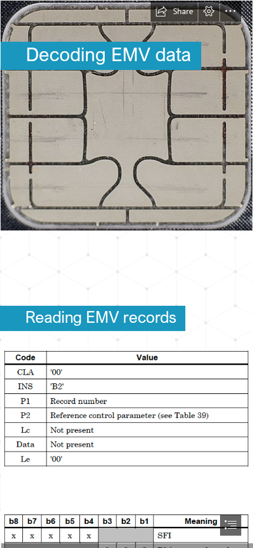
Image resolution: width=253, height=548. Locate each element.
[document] (126, 274)
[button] (174, 11)
